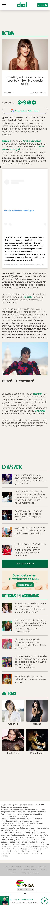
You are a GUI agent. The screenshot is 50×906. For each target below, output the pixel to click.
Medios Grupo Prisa (25, 889)
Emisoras (30, 866)
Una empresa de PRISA (25, 883)
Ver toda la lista (25, 563)
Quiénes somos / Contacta (13, 866)
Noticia (8, 33)
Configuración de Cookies (30, 873)
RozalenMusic (38, 264)
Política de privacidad (28, 870)
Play (44, 900)
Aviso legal (42, 866)
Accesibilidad (11, 870)
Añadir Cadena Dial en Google (27, 111)
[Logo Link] (22, 4)
